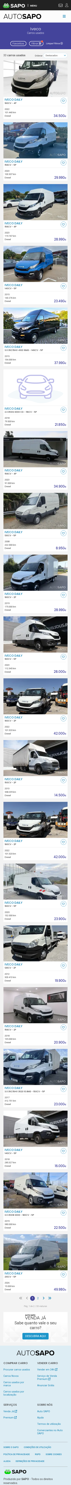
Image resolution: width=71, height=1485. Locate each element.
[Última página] (50, 1298)
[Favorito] (63, 101)
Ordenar (39, 55)
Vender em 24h (46, 1369)
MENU (33, 5)
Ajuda (40, 1417)
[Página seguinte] (43, 1298)
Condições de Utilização (37, 1447)
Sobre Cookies (54, 1454)
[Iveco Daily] (35, 79)
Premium (8, 1417)
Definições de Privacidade (30, 1461)
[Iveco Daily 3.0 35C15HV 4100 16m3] (35, 326)
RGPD (37, 1454)
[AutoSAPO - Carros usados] (22, 16)
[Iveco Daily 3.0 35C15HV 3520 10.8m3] (35, 1067)
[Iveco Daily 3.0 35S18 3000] (35, 1190)
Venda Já (9, 1411)
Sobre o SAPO (11, 1447)
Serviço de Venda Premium (47, 1377)
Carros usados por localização (13, 1393)
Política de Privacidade (16, 1454)
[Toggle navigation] (64, 16)
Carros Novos (11, 1376)
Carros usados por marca (13, 1384)
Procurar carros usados (16, 1369)
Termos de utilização (49, 1424)
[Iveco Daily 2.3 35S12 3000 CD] (35, 387)
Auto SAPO (43, 1411)
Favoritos (18, 43)
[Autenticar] (61, 6)
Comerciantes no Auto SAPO (50, 1432)
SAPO (15, 1472)
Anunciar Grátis (45, 1385)
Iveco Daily (13, 101)
